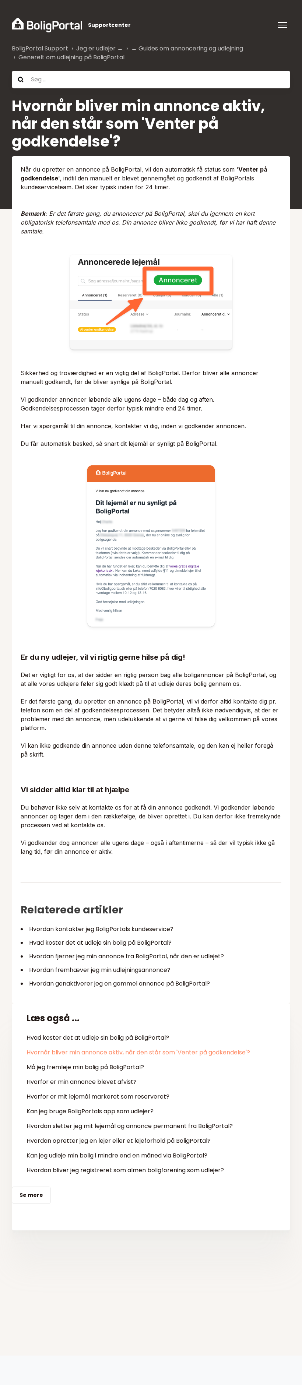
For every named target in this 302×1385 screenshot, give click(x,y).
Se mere (31, 1195)
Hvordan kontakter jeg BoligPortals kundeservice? (101, 929)
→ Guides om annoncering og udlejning (187, 48)
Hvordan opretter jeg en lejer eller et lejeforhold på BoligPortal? (119, 1140)
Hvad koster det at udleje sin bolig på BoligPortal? (100, 942)
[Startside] (47, 25)
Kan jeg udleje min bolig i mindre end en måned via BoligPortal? (117, 1155)
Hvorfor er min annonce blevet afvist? (82, 1082)
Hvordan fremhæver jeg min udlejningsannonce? (100, 970)
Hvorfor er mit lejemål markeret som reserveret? (98, 1096)
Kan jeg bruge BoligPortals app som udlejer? (90, 1111)
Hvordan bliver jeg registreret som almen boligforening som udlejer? (125, 1170)
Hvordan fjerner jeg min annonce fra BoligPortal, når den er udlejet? (126, 956)
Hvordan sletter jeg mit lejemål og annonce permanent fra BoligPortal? (130, 1126)
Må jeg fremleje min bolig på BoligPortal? (85, 1067)
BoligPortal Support (40, 48)
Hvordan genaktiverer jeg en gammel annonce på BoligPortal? (119, 983)
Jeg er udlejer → (99, 48)
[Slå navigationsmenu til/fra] (282, 25)
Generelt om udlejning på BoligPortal (71, 57)
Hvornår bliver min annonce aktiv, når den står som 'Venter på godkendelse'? (138, 1052)
